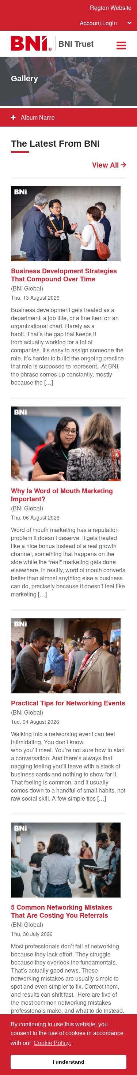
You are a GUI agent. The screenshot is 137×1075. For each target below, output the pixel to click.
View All (106, 165)
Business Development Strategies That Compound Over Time (64, 274)
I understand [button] (68, 1062)
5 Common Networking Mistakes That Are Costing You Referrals (61, 910)
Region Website (111, 7)
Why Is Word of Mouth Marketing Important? (62, 494)
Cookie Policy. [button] (52, 1043)
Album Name (37, 117)
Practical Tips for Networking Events (68, 702)
